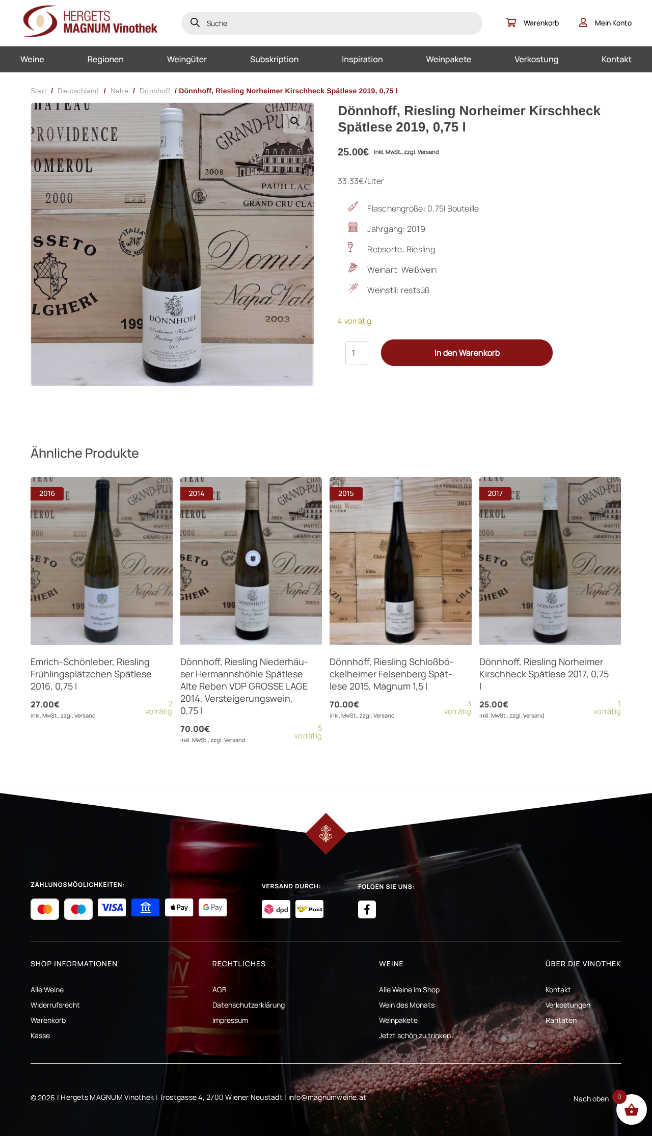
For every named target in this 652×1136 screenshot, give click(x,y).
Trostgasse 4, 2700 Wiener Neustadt (221, 1097)
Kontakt (617, 59)
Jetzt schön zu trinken (415, 1035)
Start (38, 91)
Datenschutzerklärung (248, 1005)
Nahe (119, 91)
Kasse (40, 1035)
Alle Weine (47, 989)
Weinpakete (449, 59)
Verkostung (536, 59)
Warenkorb (541, 23)
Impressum (230, 1020)
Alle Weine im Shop (409, 989)
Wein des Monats (406, 1005)
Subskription (274, 59)
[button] (294, 122)
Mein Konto (613, 23)
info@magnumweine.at (327, 1097)
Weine (32, 59)
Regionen (106, 59)
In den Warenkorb (467, 352)
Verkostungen (568, 1005)
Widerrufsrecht (55, 1005)
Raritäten (561, 1020)
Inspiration (362, 59)
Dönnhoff (155, 91)
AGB (219, 989)
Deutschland (78, 91)
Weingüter (187, 59)
